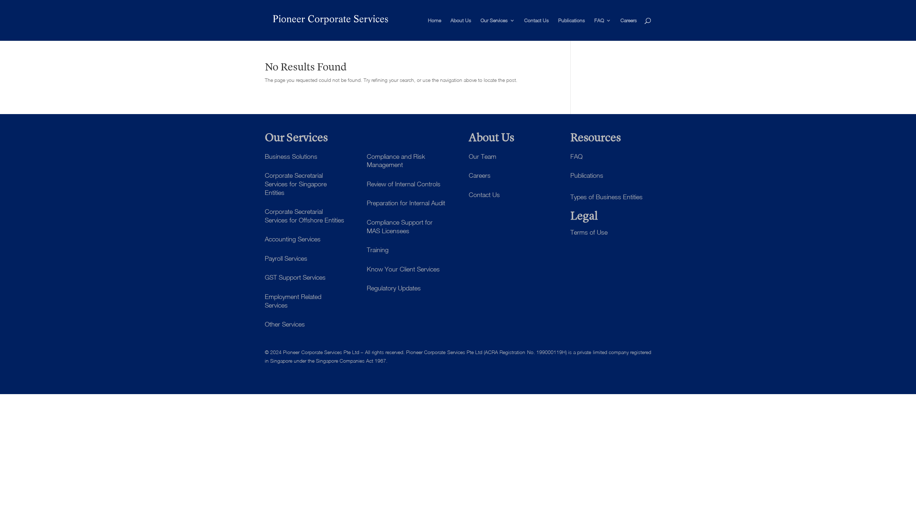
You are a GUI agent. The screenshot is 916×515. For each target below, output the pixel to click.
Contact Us (536, 20)
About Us (460, 20)
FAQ (599, 20)
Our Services (494, 20)
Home (434, 20)
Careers (628, 20)
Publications (571, 20)
